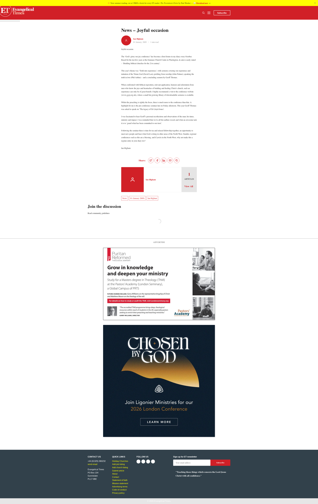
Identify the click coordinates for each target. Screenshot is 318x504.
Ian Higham (138, 38)
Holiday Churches (120, 461)
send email (92, 464)
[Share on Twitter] (151, 160)
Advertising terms (119, 487)
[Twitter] (143, 461)
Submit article (118, 471)
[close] (315, 3)
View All (188, 186)
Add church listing (120, 467)
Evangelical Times (162, 501)
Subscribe (222, 12)
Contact (115, 477)
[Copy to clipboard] (176, 160)
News (124, 198)
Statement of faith (119, 480)
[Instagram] (148, 461)
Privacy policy (118, 493)
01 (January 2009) (137, 198)
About (114, 474)
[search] (203, 13)
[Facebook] (138, 461)
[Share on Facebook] (157, 160)
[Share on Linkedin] (163, 160)
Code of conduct (119, 490)
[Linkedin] (153, 461)
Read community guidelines (99, 213)
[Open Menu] (208, 12)
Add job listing (118, 464)
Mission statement (120, 483)
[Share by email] (170, 160)
